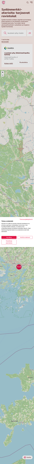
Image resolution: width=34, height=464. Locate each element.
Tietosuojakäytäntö (26, 219)
